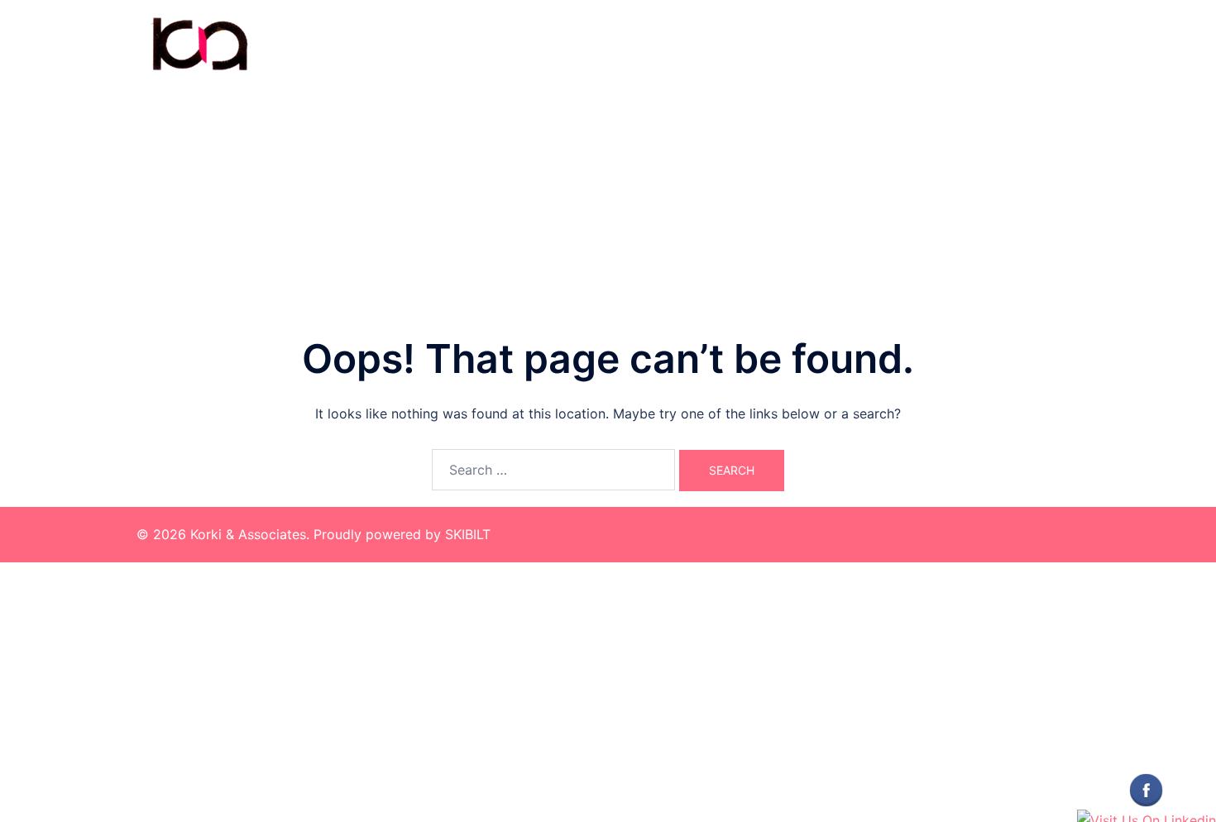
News (1052, 43)
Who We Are (895, 43)
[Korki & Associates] (198, 42)
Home (822, 43)
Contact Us (982, 43)
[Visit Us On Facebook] (1146, 789)
